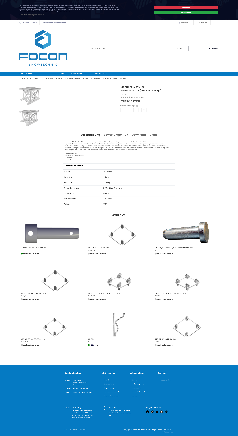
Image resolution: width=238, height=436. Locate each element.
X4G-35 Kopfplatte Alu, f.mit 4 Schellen (171, 293)
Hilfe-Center (73, 429)
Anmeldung (108, 380)
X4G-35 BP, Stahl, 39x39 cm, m (33, 293)
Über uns (135, 380)
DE (217, 23)
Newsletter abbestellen (112, 392)
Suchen (179, 48)
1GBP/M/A (24, 342)
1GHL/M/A (91, 296)
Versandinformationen (140, 392)
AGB (66, 429)
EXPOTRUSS (39, 78)
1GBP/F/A (91, 250)
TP (22, 250)
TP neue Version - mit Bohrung (33, 248)
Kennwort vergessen (111, 396)
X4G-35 (123, 78)
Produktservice (165, 380)
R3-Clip (91, 339)
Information (76, 74)
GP (156, 250)
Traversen (59, 78)
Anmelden (184, 23)
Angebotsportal (100, 74)
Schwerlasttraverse (73, 78)
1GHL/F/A (158, 296)
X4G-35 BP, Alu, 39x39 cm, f (99, 248)
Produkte (49, 78)
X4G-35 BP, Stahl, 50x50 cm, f (167, 339)
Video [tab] (153, 135)
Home (62, 74)
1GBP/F (157, 342)
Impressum (136, 396)
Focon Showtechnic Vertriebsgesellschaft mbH (150, 430)
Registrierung (109, 388)
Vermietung (136, 388)
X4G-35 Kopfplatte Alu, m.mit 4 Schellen (104, 293)
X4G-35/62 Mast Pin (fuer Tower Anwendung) (174, 248)
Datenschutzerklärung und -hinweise (31, 15)
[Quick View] (57, 241)
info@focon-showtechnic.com (55, 23)
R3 (89, 342)
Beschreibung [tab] (90, 135)
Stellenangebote (138, 384)
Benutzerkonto (109, 384)
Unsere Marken (27, 78)
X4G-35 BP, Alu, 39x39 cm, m (33, 339)
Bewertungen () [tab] (116, 135)
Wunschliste (203, 23)
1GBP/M (23, 296)
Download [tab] (139, 135)
